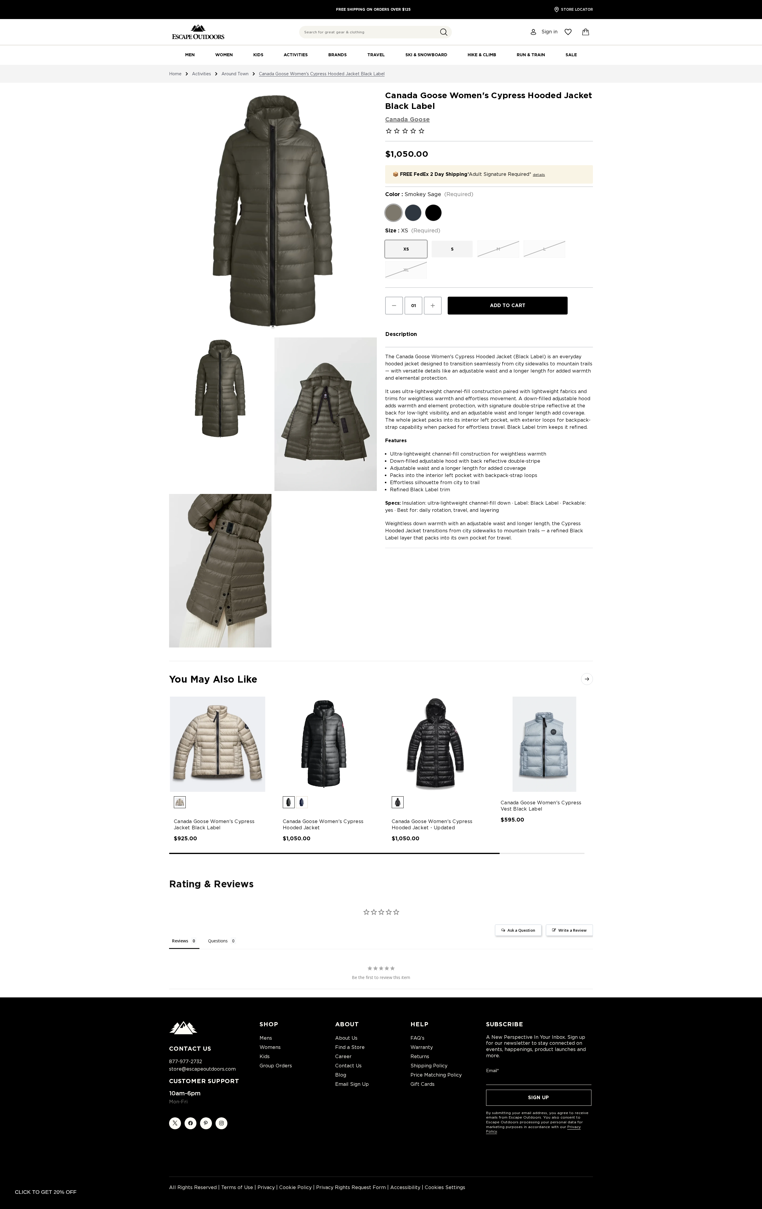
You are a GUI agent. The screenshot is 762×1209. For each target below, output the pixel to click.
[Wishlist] (568, 32)
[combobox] (375, 32)
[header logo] (198, 32)
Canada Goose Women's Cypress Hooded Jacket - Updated (432, 824)
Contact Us (348, 1066)
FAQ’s (417, 1038)
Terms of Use (237, 1187)
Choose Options (218, 749)
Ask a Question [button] (521, 930)
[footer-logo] (183, 1033)
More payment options (508, 319)
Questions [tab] (218, 941)
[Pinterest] (206, 1123)
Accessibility (405, 1187)
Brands (337, 54)
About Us (346, 1038)
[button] (444, 32)
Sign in (549, 31)
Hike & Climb (482, 54)
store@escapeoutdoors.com (202, 1069)
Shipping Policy (428, 1066)
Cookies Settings (445, 1187)
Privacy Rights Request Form (351, 1187)
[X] (175, 1123)
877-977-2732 (185, 1061)
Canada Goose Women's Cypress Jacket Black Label (214, 824)
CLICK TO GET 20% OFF (45, 1192)
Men (190, 54)
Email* (492, 1070)
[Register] (534, 32)
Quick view (212, 739)
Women (224, 54)
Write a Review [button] (572, 930)
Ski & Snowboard (426, 54)
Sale (571, 54)
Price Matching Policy (436, 1075)
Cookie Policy (295, 1187)
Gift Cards (422, 1084)
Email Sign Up (352, 1084)
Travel (376, 54)
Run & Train (531, 54)
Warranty (421, 1047)
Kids (258, 54)
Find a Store (350, 1047)
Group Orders (276, 1066)
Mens (266, 1038)
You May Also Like (213, 679)
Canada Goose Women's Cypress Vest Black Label (541, 806)
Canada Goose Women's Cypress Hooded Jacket (323, 824)
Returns (419, 1056)
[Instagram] (221, 1123)
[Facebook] (190, 1123)
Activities (296, 54)
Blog (340, 1075)
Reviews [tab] (180, 941)
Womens (270, 1047)
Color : (429, 194)
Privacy (266, 1187)
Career (343, 1056)
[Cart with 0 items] (586, 32)
